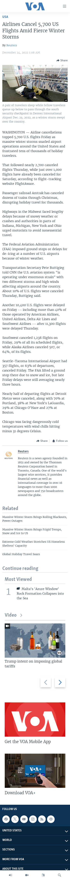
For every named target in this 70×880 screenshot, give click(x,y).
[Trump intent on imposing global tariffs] (35, 640)
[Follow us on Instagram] (33, 819)
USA (5, 17)
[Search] (59, 875)
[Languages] (43, 875)
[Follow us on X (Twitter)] (15, 819)
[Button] (62, 60)
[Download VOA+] (35, 771)
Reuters (11, 45)
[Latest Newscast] (10, 875)
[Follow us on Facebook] (6, 819)
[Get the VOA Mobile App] (35, 719)
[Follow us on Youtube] (24, 819)
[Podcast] (50, 819)
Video (11, 615)
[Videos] (27, 875)
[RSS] (42, 819)
